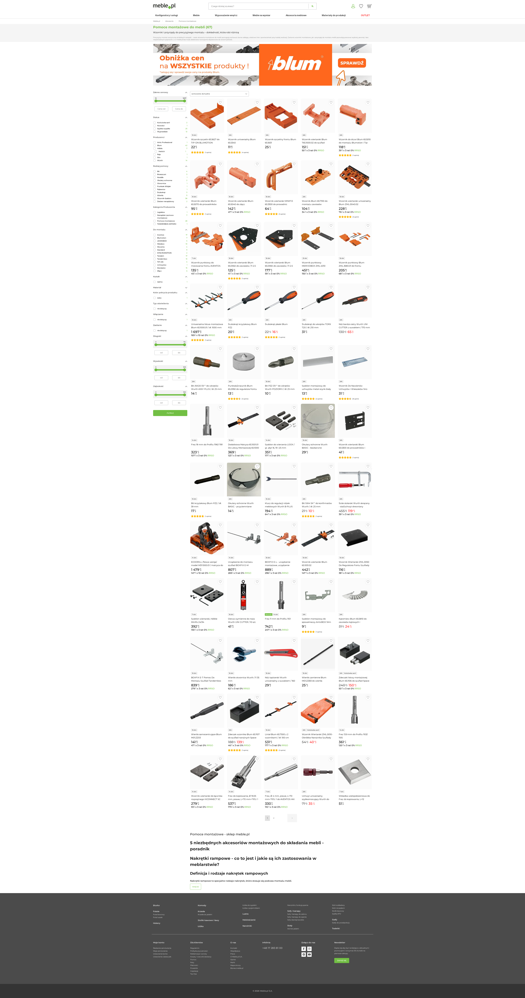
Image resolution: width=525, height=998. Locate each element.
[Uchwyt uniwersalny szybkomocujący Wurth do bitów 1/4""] (318, 772)
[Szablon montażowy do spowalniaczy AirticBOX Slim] (318, 595)
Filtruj (170, 413)
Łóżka (200, 926)
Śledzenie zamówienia (162, 948)
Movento (172, 247)
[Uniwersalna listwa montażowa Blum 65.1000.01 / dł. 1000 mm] (207, 300)
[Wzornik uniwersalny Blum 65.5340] (244, 116)
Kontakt (233, 948)
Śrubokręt (172, 192)
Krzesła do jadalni (205, 914)
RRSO (321, 150)
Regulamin (194, 948)
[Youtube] (309, 954)
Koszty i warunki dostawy (200, 957)
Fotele (156, 911)
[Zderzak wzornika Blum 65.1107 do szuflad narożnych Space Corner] (244, 711)
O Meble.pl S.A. (236, 957)
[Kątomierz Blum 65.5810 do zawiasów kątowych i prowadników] (355, 595)
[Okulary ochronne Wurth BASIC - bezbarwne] (318, 421)
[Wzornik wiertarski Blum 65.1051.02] (318, 538)
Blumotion (172, 238)
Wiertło (172, 195)
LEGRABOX (172, 241)
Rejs (172, 154)
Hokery (156, 923)
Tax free (193, 974)
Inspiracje (194, 971)
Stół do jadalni (293, 929)
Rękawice (172, 189)
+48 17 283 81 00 (272, 948)
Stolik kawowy (338, 911)
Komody (202, 905)
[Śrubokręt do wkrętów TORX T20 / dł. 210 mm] (318, 300)
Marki (232, 962)
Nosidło (172, 177)
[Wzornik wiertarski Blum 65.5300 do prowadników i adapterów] (355, 421)
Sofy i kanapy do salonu (297, 914)
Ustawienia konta (160, 954)
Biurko (156, 905)
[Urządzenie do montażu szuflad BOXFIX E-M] (244, 538)
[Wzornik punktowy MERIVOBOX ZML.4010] (318, 239)
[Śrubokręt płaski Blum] (281, 300)
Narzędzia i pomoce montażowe (172, 216)
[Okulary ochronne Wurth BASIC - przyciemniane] (244, 479)
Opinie (233, 960)
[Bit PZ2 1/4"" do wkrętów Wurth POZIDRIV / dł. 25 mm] (281, 362)
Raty (192, 962)
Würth (172, 160)
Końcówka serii (172, 123)
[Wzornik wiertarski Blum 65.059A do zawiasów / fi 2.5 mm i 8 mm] (281, 239)
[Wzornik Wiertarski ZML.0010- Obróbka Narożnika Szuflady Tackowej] (318, 711)
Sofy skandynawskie (295, 920)
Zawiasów (172, 268)
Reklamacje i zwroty (198, 954)
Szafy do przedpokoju (341, 923)
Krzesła (201, 911)
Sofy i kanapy (294, 911)
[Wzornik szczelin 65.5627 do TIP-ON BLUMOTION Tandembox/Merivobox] (207, 116)
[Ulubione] (361, 6)
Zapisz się (341, 960)
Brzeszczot (172, 174)
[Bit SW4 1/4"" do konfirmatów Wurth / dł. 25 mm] (318, 479)
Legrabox (172, 212)
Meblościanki (249, 920)
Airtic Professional (172, 142)
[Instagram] (309, 949)
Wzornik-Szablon (172, 198)
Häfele (172, 148)
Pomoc (193, 960)
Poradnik (194, 968)
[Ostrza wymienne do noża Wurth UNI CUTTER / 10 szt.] (244, 595)
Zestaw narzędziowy (172, 201)
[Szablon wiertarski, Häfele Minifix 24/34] (207, 595)
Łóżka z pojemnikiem (251, 908)
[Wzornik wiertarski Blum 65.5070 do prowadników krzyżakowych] (207, 177)
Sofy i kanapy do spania (297, 917)
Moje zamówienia (160, 951)
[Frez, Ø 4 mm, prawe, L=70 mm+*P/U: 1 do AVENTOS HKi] (281, 772)
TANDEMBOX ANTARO (172, 224)
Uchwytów (172, 265)
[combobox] (219, 94)
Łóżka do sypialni (249, 905)
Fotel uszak (157, 917)
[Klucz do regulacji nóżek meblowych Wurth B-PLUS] (281, 479)
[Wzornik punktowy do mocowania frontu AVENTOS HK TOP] (207, 239)
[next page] (292, 818)
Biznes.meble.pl (236, 968)
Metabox (172, 244)
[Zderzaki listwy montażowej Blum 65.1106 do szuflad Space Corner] (355, 654)
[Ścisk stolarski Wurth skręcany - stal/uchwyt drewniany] (355, 479)
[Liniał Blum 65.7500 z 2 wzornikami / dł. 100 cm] (281, 711)
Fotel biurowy (159, 914)
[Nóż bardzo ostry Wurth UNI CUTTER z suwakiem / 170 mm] (355, 300)
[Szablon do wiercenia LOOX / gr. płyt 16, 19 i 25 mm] (281, 421)
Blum (172, 145)
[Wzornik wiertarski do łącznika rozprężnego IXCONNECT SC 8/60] (207, 772)
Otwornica (172, 183)
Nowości (172, 126)
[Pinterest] (303, 954)
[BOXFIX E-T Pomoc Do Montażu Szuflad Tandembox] (207, 654)
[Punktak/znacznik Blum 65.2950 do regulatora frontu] (244, 362)
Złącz (172, 271)
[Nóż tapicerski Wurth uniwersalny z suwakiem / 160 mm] (281, 654)
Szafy (334, 919)
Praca (232, 954)
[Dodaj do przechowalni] (220, 102)
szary (172, 298)
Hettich (172, 151)
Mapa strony (235, 965)
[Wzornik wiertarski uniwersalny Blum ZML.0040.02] (355, 177)
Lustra (245, 914)
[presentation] (157, 64)
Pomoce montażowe (172, 221)
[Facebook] (303, 949)
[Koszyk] (369, 6)
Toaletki (336, 928)
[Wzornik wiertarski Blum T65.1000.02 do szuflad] (318, 116)
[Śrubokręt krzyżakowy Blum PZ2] (244, 300)
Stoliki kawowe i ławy (208, 920)
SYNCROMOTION (172, 253)
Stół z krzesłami (338, 908)
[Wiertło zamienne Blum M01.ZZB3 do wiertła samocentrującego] (318, 654)
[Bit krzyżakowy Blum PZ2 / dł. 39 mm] (207, 479)
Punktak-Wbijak (172, 186)
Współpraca (235, 951)
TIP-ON (172, 262)
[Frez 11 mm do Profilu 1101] (281, 595)
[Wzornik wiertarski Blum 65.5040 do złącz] (244, 177)
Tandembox (172, 259)
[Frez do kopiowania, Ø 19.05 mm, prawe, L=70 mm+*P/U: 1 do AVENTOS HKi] (244, 772)
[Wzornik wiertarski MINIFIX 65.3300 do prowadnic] (281, 177)
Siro (172, 157)
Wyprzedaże (172, 132)
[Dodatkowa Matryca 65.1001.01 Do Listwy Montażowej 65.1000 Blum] (244, 421)
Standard (172, 250)
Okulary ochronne (172, 180)
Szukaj (312, 6)
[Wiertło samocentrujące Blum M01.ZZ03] (207, 711)
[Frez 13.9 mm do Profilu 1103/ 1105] (355, 711)
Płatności (194, 965)
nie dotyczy (172, 309)
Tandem (172, 256)
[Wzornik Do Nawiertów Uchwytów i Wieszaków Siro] (355, 362)
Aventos (172, 235)
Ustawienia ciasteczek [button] (162, 957)
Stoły (289, 925)
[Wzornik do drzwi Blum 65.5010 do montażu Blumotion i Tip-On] (355, 116)
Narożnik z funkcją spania (297, 905)
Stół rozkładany (338, 905)
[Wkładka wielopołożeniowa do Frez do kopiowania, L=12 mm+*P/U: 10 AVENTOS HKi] (355, 772)
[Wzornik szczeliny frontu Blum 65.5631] (281, 116)
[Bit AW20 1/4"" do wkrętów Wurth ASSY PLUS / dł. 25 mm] (207, 362)
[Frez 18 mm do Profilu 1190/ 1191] (207, 421)
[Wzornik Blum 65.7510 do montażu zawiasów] (318, 177)
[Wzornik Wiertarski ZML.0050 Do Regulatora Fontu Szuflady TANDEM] (355, 538)
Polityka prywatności (199, 951)
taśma (172, 282)
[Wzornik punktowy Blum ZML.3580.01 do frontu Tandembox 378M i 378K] (355, 239)
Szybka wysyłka (172, 129)
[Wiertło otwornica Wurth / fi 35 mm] (244, 654)
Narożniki (247, 926)
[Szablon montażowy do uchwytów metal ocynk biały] (318, 362)
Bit (172, 171)
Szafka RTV (336, 914)
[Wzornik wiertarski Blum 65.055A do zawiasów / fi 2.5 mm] (244, 239)
